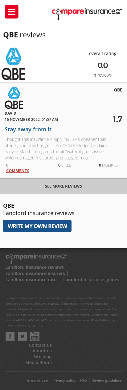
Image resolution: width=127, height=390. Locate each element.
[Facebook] (10, 339)
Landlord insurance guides (91, 279)
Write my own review (37, 226)
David (10, 113)
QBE (118, 90)
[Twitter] (22, 339)
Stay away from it (28, 129)
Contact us (40, 345)
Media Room (38, 362)
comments (17, 168)
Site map (42, 356)
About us (42, 351)
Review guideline (106, 380)
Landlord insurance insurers (35, 273)
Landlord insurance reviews (35, 267)
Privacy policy (64, 380)
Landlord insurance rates (32, 279)
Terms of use (36, 380)
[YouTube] (34, 339)
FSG (83, 380)
